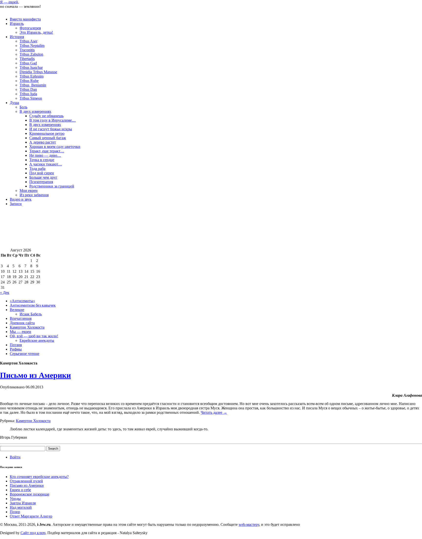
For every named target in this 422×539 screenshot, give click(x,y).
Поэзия (16, 345)
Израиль (17, 23)
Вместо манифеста (25, 19)
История (17, 37)
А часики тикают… (45, 164)
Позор (15, 512)
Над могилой (21, 507)
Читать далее (214, 412)
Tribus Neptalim (32, 45)
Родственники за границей (51, 186)
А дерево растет (42, 142)
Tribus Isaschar (31, 67)
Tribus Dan (28, 89)
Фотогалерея (30, 28)
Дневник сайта (22, 323)
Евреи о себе (20, 490)
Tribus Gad (28, 63)
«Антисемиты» (22, 301)
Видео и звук (21, 199)
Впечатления (21, 318)
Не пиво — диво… (45, 155)
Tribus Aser (28, 41)
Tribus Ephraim (31, 76)
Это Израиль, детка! (36, 32)
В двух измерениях (35, 111)
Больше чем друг (43, 177)
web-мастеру (249, 524)
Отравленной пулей (26, 481)
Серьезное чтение (24, 354)
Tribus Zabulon (31, 54)
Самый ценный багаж (47, 138)
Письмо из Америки (35, 375)
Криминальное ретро (46, 133)
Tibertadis (27, 59)
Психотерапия (41, 182)
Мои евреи (29, 190)
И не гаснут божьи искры (50, 129)
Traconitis (27, 50)
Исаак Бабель (31, 314)
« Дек (4, 292)
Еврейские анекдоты (37, 340)
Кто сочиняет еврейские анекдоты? (39, 477)
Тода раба (37, 168)
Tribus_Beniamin (33, 85)
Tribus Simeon (31, 98)
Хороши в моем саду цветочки (54, 147)
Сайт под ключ (33, 533)
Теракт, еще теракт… (46, 151)
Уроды (15, 499)
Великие (17, 310)
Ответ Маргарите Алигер (31, 516)
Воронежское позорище (29, 494)
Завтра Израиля (23, 503)
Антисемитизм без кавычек (33, 305)
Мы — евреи (20, 332)
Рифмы (16, 349)
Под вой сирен (41, 173)
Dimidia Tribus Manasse (38, 72)
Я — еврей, (9, 2)
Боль (23, 107)
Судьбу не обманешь (46, 116)
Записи (16, 204)
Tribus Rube (29, 81)
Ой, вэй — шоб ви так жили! (34, 336)
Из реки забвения (34, 195)
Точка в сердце (41, 160)
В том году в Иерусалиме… (52, 120)
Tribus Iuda (28, 94)
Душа (14, 103)
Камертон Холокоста (27, 327)
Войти (15, 457)
